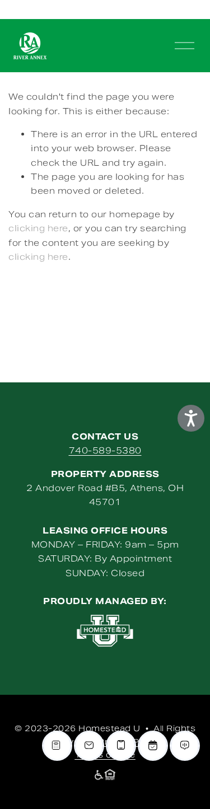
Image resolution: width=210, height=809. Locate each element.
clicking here (38, 228)
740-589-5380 (105, 450)
